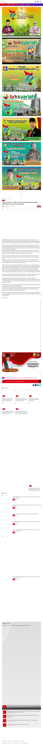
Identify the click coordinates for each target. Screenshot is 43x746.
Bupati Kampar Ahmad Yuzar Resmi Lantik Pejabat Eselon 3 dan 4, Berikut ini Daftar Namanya (22, 720)
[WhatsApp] (40, 385)
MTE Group (26, 743)
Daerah (14, 499)
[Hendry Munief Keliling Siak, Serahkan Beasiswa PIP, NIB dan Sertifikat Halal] (35, 393)
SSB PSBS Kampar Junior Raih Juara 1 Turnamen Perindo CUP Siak (18, 724)
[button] (35, 1)
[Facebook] (33, 385)
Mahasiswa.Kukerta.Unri (15, 377)
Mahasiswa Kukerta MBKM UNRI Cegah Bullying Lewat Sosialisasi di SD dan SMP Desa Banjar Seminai (34, 489)
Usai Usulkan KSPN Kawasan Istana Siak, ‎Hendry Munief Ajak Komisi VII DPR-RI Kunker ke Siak (8, 412)
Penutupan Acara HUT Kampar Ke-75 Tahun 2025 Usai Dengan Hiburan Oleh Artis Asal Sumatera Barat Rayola (22, 716)
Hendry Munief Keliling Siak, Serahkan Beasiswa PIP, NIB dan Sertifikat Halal (34, 399)
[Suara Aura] (4, 1)
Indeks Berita (10, 741)
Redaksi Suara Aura (7, 206)
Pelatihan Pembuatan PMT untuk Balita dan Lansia (29, 377)
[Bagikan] (40, 207)
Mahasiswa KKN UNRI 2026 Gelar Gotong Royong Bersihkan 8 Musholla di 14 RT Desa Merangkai (21, 399)
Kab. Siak (3, 200)
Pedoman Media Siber (16, 741)
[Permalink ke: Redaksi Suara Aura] (3, 207)
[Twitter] (36, 385)
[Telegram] (38, 385)
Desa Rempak (8, 377)
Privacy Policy (4, 741)
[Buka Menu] (38, 1)
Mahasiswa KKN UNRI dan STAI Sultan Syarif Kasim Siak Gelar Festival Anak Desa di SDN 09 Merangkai (7, 399)
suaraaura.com (4, 743)
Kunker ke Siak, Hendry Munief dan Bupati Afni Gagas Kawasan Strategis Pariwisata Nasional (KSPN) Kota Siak (21, 412)
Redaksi (23, 741)
